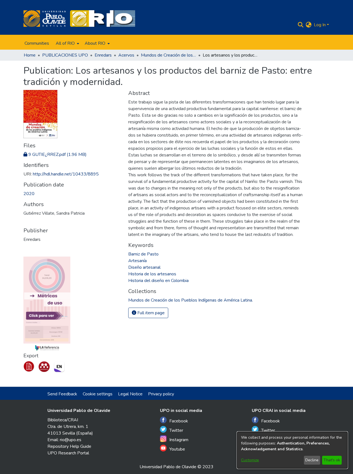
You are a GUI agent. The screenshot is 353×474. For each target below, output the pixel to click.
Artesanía (137, 261)
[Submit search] (300, 25)
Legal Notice (130, 394)
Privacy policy (161, 394)
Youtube (177, 449)
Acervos (126, 55)
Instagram (178, 440)
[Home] (44, 18)
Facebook (178, 421)
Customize (250, 460)
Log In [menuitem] (320, 25)
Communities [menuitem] (37, 43)
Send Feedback (62, 394)
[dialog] (292, 450)
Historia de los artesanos (152, 274)
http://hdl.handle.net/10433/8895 (66, 174)
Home (30, 55)
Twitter (176, 430)
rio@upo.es (70, 440)
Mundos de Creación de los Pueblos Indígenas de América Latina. (168, 55)
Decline (312, 460)
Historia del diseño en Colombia (158, 281)
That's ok (331, 460)
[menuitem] (67, 43)
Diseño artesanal (144, 267)
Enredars (103, 55)
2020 (28, 194)
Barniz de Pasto (143, 254)
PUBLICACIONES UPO (65, 55)
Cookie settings (98, 394)
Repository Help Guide (69, 446)
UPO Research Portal (68, 453)
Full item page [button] (150, 313)
